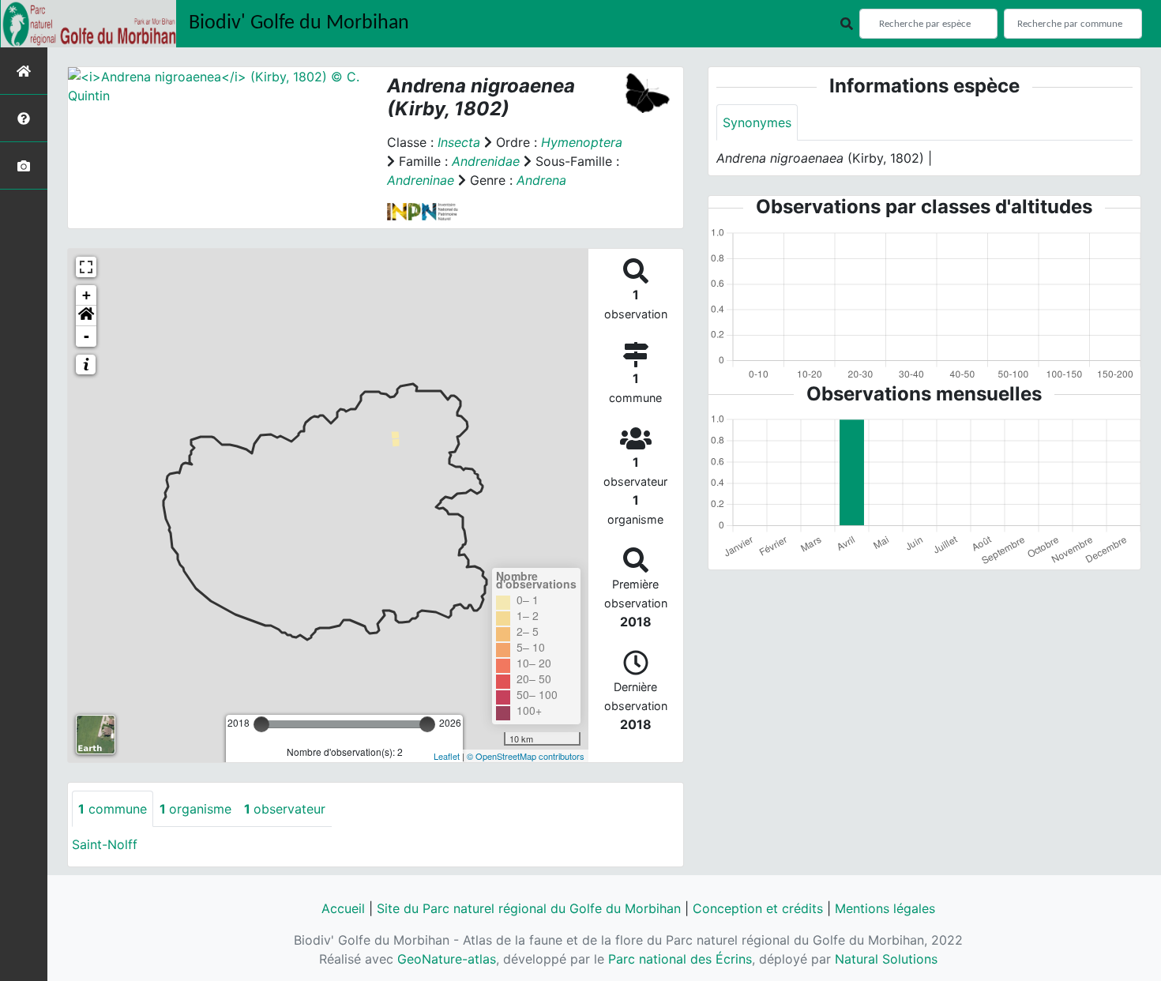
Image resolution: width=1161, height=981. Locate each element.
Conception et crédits (758, 908)
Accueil (343, 908)
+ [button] (86, 295)
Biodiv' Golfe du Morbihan (299, 23)
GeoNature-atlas (446, 959)
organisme (195, 809)
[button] (86, 316)
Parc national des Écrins (680, 959)
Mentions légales (885, 908)
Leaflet (447, 756)
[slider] (261, 724)
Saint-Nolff (104, 844)
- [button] (86, 336)
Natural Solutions (886, 959)
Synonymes (757, 122)
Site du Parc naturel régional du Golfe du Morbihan (529, 908)
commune (112, 809)
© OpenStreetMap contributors (525, 756)
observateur (284, 809)
